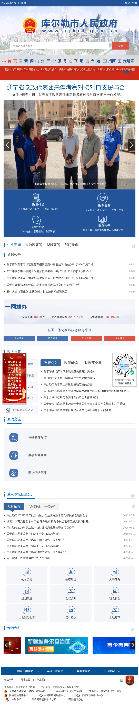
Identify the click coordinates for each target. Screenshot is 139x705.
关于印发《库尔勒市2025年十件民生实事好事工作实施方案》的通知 (84, 403)
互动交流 (14, 419)
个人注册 (86, 338)
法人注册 (120, 338)
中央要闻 (14, 245)
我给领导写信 (37, 437)
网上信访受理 (37, 472)
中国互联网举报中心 (54, 695)
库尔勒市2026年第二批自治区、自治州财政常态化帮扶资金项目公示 (47, 515)
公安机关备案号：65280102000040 (27, 691)
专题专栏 (14, 628)
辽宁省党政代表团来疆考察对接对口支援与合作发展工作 (70, 87)
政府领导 (38, 204)
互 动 (79, 61)
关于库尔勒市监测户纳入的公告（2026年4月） (34, 545)
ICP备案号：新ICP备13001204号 (104, 691)
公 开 (45, 61)
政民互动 (38, 227)
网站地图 (25, 679)
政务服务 (104, 205)
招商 (112, 61)
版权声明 (9, 679)
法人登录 (52, 338)
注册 (135, 3)
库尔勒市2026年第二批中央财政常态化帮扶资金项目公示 (40, 527)
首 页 (12, 61)
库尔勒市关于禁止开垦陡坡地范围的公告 (68, 384)
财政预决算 (93, 363)
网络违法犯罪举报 (18, 695)
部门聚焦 (71, 245)
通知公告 (14, 254)
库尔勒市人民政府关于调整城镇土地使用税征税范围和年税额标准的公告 (87, 390)
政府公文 (50, 363)
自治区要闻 (33, 245)
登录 (127, 3)
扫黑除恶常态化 (75, 699)
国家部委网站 (25, 671)
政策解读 (71, 363)
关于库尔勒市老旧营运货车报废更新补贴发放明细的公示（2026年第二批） (51, 264)
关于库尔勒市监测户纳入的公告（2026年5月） (34, 533)
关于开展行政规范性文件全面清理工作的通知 (71, 397)
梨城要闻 (53, 245)
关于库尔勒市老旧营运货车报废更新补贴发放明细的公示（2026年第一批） (51, 278)
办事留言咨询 (37, 455)
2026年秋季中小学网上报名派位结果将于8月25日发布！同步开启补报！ (49, 271)
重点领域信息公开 (20, 494)
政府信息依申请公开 (24, 410)
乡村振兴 (14, 506)
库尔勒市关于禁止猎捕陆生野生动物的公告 (69, 378)
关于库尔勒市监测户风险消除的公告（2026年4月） (37, 552)
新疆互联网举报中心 (92, 695)
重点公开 (104, 225)
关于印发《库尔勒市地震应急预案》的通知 (69, 371)
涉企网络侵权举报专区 (44, 699)
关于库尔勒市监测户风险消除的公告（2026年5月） (37, 539)
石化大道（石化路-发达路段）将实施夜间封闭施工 (37, 291)
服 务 (62, 61)
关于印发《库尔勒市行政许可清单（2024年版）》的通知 (77, 410)
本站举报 (16, 699)
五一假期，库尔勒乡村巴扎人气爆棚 (28, 558)
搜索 (120, 45)
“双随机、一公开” (42, 506)
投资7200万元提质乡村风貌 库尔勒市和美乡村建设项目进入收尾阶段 (48, 521)
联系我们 (41, 679)
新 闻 (29, 61)
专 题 (95, 61)
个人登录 (19, 338)
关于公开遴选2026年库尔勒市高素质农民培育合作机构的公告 (43, 284)
